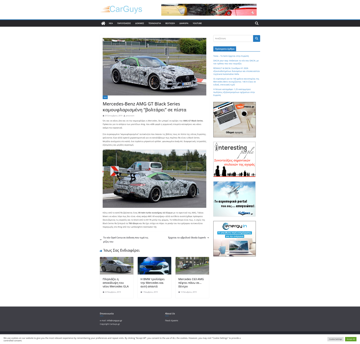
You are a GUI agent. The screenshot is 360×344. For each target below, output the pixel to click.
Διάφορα (183, 23)
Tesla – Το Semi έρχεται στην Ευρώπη (231, 56)
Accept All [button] (351, 339)
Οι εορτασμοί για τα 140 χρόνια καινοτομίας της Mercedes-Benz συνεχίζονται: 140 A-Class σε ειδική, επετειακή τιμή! (236, 81)
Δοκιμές (139, 23)
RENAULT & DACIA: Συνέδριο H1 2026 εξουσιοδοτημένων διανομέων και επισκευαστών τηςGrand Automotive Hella (236, 71)
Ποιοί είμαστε (171, 320)
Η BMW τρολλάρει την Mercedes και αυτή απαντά (152, 282)
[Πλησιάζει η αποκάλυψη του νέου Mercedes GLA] (116, 258)
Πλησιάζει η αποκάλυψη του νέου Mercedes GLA (116, 282)
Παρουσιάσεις (124, 23)
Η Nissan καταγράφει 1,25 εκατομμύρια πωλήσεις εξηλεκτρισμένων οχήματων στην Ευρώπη (234, 92)
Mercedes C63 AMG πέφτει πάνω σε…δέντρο (191, 282)
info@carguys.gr (114, 320)
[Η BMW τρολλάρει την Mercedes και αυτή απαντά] (154, 258)
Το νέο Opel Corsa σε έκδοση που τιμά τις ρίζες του (125, 239)
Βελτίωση (170, 23)
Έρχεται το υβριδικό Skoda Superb (187, 237)
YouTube (197, 23)
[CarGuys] (103, 23)
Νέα (111, 23)
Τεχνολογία (154, 23)
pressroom (130, 115)
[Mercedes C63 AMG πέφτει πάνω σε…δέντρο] (192, 258)
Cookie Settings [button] (335, 339)
